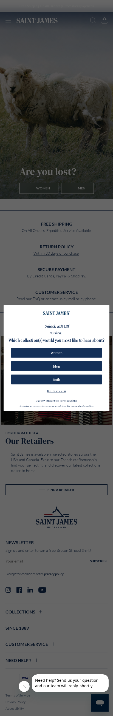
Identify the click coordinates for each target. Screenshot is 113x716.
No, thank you (56, 391)
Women (56, 352)
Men (56, 366)
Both (56, 379)
